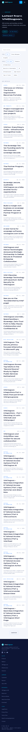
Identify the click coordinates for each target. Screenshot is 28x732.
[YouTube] (7, 652)
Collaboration (7, 65)
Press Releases (15, 54)
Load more (14, 632)
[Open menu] (24, 2)
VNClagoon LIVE (5, 690)
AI (19, 68)
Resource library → (8, 35)
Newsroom (4, 693)
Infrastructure (7, 71)
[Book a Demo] (20, 2)
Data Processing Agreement (8, 718)
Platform (3, 661)
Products (17, 61)
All (7, 54)
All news (9, 61)
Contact (3, 721)
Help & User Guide (6, 699)
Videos (15, 75)
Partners (4, 680)
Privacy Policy (5, 712)
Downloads (4, 702)
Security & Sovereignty (9, 68)
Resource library (5, 696)
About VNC (4, 683)
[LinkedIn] (2, 652)
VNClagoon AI (5, 664)
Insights (5, 57)
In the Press (13, 31)
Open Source (17, 71)
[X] (4, 652)
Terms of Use (4, 715)
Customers (4, 677)
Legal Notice (4, 709)
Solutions (4, 670)
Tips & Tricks (7, 75)
